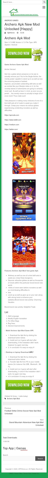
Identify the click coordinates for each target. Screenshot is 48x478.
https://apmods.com (12, 115)
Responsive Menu (44, 7)
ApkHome (11, 32)
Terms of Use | (27, 473)
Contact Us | (35, 473)
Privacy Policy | (18, 473)
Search (5, 455)
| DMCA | (11, 473)
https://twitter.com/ (11, 129)
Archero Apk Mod (13, 398)
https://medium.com (12, 124)
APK (31, 352)
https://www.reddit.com (13, 120)
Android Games (11, 20)
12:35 (21, 32)
